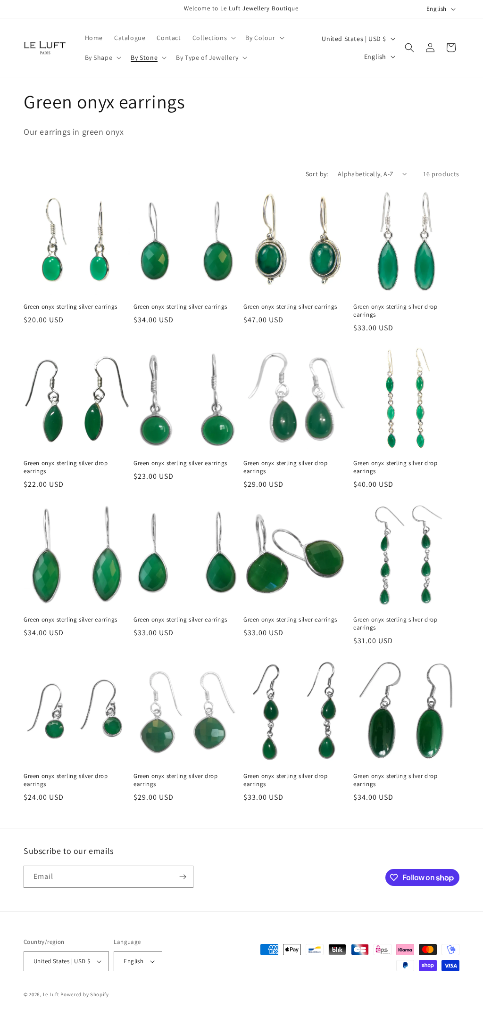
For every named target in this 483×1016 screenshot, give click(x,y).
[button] (213, 38)
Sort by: (317, 174)
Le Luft (51, 994)
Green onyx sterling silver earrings (70, 307)
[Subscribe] (182, 877)
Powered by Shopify (84, 994)
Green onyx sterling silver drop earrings (395, 311)
